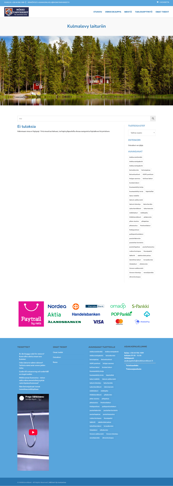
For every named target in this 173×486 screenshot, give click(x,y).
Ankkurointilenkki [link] (135, 157)
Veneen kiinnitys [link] (135, 272)
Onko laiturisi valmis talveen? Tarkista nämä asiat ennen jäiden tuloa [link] (32, 365)
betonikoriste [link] (134, 170)
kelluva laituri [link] (148, 178)
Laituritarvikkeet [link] (135, 208)
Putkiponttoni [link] (134, 230)
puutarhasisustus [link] (148, 247)
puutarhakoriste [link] (135, 238)
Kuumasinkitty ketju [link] (136, 187)
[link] (163, 2)
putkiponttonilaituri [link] (136, 234)
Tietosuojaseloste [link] (133, 369)
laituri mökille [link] (134, 196)
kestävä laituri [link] (134, 183)
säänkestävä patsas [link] (144, 255)
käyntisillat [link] (149, 191)
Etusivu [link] (98, 12)
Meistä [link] (128, 12)
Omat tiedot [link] (162, 12)
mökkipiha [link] (144, 213)
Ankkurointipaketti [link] (136, 166)
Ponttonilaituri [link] (145, 225)
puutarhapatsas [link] (134, 247)
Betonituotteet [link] (134, 174)
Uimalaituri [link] (133, 264)
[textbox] (142, 132)
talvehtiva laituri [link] (135, 260)
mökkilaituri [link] (133, 213)
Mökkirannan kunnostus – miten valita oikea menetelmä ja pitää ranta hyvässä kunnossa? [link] (32, 380)
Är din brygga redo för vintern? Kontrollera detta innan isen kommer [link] (31, 356)
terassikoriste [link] (148, 260)
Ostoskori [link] (57, 357)
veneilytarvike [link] (149, 272)
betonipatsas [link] (145, 170)
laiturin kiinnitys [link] (135, 204)
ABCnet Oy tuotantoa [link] (57, 482)
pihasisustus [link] (133, 225)
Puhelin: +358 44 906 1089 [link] (14, 2)
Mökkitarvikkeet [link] (135, 217)
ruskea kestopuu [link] (135, 251)
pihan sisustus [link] (134, 221)
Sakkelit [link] (132, 255)
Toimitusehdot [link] (132, 365)
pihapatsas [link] (145, 221)
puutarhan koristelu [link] (136, 242)
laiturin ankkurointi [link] (136, 200)
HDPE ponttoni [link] (148, 174)
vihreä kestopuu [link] (135, 277)
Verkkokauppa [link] (113, 12)
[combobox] (142, 133)
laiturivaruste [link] (148, 208)
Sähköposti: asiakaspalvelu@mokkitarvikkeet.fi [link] (49, 2)
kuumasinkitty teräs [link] (136, 191)
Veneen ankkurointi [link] (136, 268)
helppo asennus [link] (134, 178)
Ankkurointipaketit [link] (136, 161)
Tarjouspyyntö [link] (143, 12)
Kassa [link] (55, 362)
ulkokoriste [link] (144, 264)
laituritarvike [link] (147, 204)
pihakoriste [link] (148, 217)
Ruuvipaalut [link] (148, 251)
